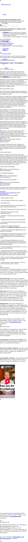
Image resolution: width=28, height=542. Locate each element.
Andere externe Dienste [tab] (5, 152)
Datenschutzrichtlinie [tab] (5, 185)
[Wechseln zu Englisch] (5, 68)
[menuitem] (15, 48)
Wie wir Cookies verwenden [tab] (6, 69)
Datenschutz (3, 191)
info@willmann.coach (8, 43)
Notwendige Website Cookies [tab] (7, 88)
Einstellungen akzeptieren (6, 192)
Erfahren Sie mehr (10, 60)
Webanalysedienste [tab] (4, 141)
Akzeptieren (3, 60)
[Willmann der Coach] (5, 4)
